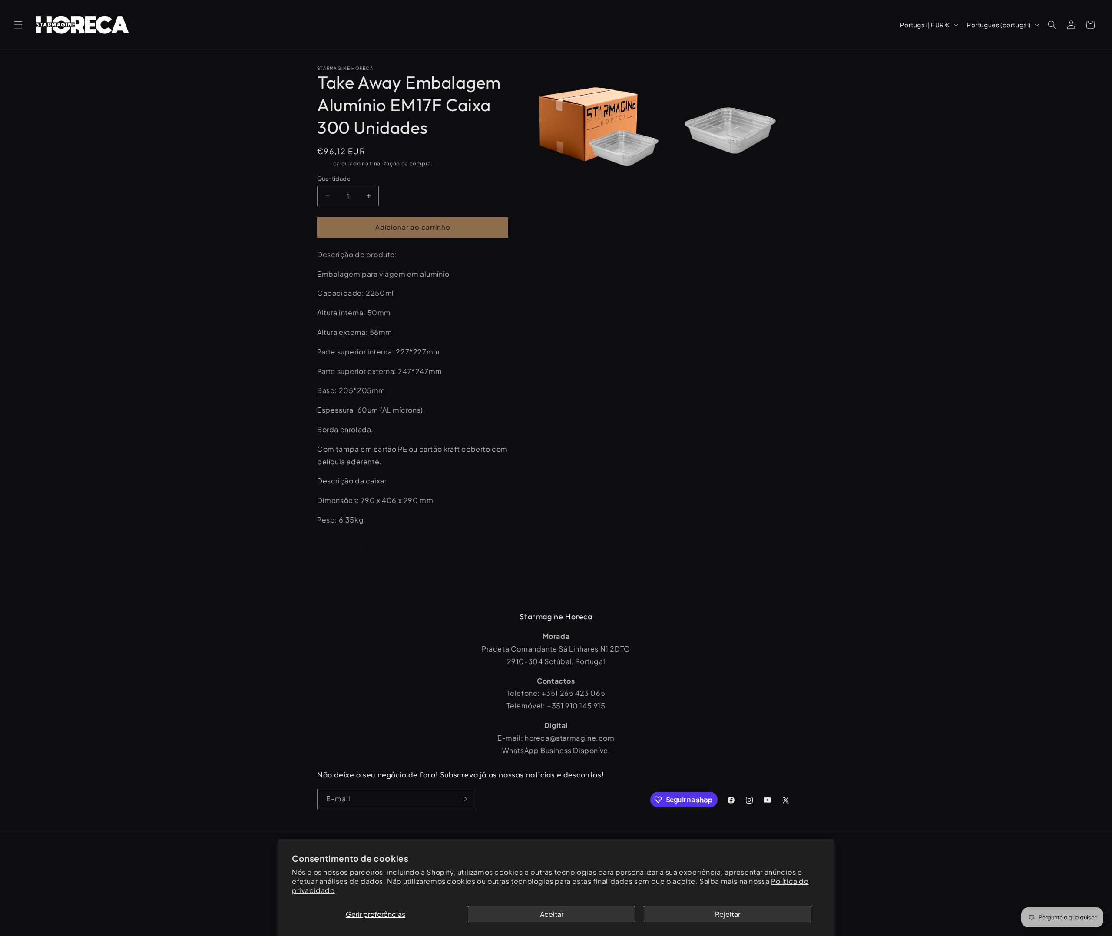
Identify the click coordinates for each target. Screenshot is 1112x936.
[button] (18, 24)
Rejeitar (727, 914)
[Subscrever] (463, 799)
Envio (324, 163)
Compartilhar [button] (346, 546)
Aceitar (551, 914)
